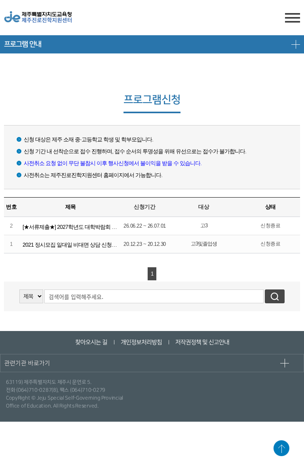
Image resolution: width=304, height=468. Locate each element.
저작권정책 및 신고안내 (202, 342)
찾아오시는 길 (91, 342)
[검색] (275, 296)
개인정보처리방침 (141, 342)
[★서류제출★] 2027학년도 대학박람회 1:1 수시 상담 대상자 (90, 227)
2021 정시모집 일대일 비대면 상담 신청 (67, 245)
